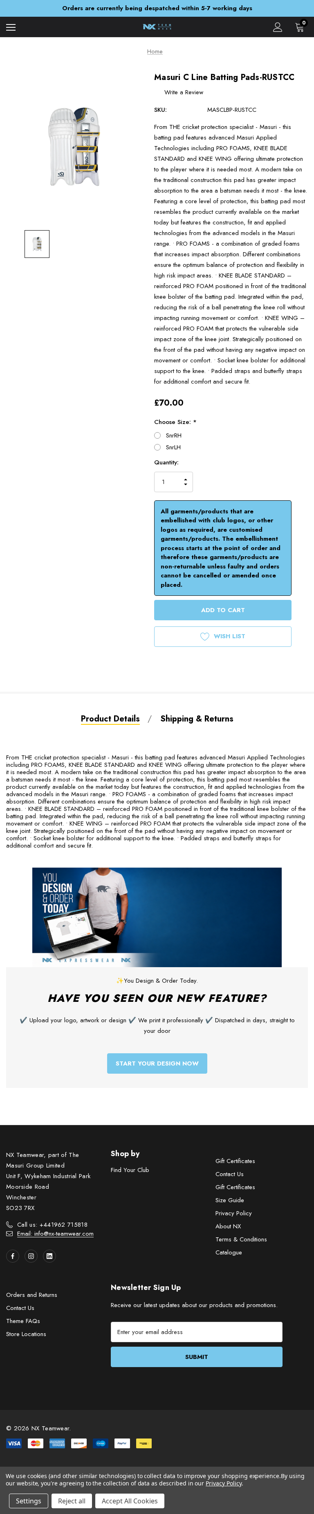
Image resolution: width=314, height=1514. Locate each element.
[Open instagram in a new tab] (31, 1256)
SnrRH (174, 435)
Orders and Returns (31, 1294)
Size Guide (229, 1200)
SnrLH (173, 447)
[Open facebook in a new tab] (12, 1256)
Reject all (71, 1500)
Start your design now (157, 1063)
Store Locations (26, 1334)
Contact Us (229, 1174)
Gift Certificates (235, 1161)
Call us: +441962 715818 (52, 1224)
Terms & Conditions (241, 1239)
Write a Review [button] (183, 92)
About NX (228, 1226)
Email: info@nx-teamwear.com (55, 1233)
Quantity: (166, 462)
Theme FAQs (23, 1320)
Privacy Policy (233, 1213)
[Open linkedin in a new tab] (49, 1256)
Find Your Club (130, 1169)
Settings (28, 1500)
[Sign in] (278, 27)
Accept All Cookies (130, 1500)
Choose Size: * (175, 421)
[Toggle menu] (11, 27)
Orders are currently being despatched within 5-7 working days (157, 8)
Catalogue (228, 1252)
